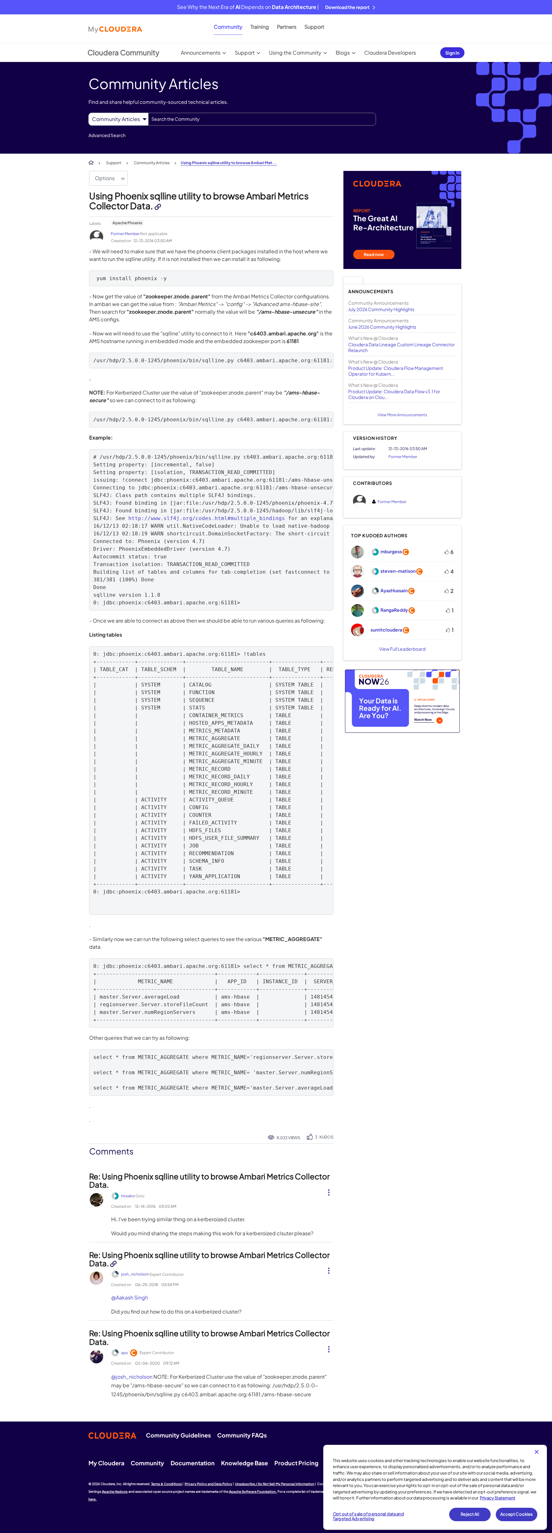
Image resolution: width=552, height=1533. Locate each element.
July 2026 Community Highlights (381, 309)
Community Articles (152, 162)
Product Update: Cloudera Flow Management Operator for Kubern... (395, 371)
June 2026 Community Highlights (382, 327)
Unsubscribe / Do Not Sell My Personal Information (274, 1484)
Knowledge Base (244, 1463)
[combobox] (262, 119)
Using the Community (295, 52)
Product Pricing (296, 1463)
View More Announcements (402, 414)
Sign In (452, 53)
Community (228, 26)
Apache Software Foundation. (253, 1491)
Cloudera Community (123, 52)
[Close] (537, 1452)
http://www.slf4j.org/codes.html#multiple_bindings (206, 518)
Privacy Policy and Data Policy (208, 1484)
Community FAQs (242, 1435)
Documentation (193, 1463)
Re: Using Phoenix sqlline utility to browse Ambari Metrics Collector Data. (209, 1180)
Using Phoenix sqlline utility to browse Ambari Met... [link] (229, 162)
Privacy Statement (497, 1497)
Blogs (343, 52)
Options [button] (105, 178)
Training (259, 26)
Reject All (470, 1514)
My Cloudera (106, 1463)
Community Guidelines (178, 1435)
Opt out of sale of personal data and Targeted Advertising (368, 1516)
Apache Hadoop (115, 1491)
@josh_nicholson (131, 1376)
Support (314, 26)
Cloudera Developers (390, 52)
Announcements (200, 52)
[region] (435, 1487)
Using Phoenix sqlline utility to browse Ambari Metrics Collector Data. (199, 200)
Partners (286, 26)
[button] (326, 1191)
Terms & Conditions (166, 1484)
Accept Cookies (516, 1514)
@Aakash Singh (129, 1297)
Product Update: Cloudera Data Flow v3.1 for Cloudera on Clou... (394, 394)
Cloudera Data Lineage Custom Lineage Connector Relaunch (401, 347)
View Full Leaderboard (402, 649)
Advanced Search (107, 135)
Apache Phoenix (127, 222)
